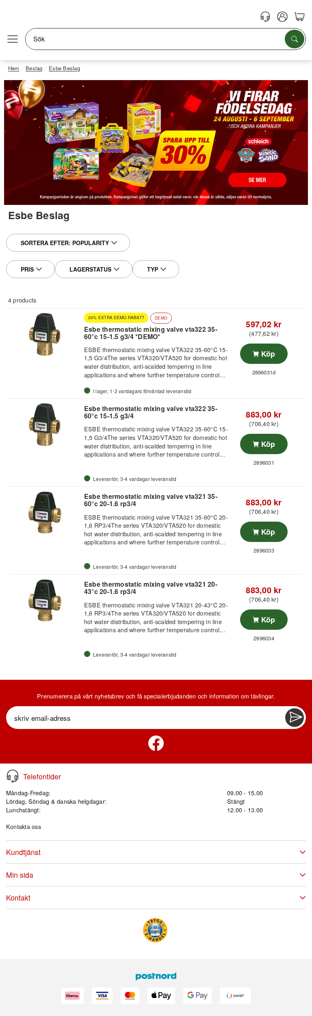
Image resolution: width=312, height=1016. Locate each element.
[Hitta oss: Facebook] (156, 743)
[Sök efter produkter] (294, 39)
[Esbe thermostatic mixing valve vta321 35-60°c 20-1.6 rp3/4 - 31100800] (45, 513)
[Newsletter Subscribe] (294, 717)
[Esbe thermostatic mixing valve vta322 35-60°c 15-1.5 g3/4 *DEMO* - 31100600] (45, 335)
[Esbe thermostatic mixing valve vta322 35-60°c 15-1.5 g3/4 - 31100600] (45, 425)
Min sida (19, 875)
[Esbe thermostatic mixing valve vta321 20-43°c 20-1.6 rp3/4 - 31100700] (45, 600)
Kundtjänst (23, 852)
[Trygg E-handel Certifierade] (155, 930)
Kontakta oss (23, 826)
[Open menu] (12, 39)
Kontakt (18, 897)
